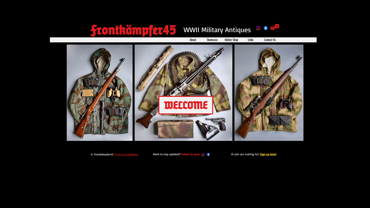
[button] (274, 27)
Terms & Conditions (126, 154)
